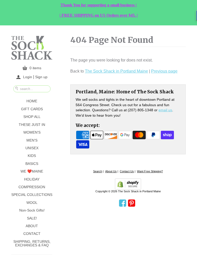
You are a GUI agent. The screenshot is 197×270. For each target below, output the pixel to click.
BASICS (31, 164)
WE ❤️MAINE (32, 171)
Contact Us (127, 171)
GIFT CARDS (32, 109)
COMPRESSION (31, 187)
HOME (31, 101)
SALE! (32, 218)
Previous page (164, 71)
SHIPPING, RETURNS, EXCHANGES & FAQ (32, 243)
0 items (35, 68)
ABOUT (32, 226)
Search (97, 171)
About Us (111, 171)
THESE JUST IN (32, 125)
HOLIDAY (32, 179)
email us (165, 110)
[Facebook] (122, 203)
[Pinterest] (131, 203)
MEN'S (31, 140)
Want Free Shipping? (150, 171)
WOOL (31, 203)
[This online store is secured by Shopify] (128, 184)
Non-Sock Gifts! (32, 210)
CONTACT (32, 234)
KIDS (32, 156)
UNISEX (31, 148)
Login (27, 77)
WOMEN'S (32, 132)
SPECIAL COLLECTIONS (31, 195)
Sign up (41, 77)
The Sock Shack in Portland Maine (116, 71)
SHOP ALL (32, 117)
